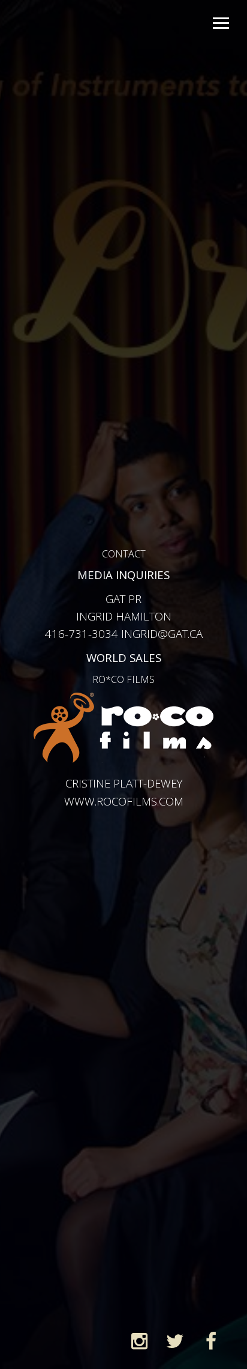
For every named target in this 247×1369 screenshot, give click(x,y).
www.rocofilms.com (123, 801)
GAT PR (123, 598)
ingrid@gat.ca (162, 633)
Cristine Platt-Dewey (123, 783)
